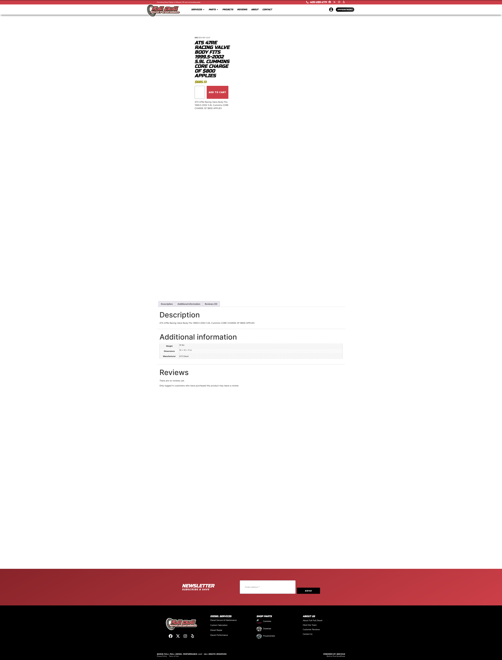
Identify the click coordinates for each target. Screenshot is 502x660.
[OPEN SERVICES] (204, 9)
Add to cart (217, 92)
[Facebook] (329, 2)
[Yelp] (344, 2)
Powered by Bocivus (334, 654)
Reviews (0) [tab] (211, 304)
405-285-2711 (318, 2)
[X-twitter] (334, 2)
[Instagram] (339, 2)
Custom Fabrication (218, 625)
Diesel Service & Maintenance (223, 620)
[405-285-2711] (307, 2)
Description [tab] (167, 304)
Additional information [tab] (189, 304)
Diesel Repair (216, 630)
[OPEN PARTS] (217, 9)
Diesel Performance (219, 635)
